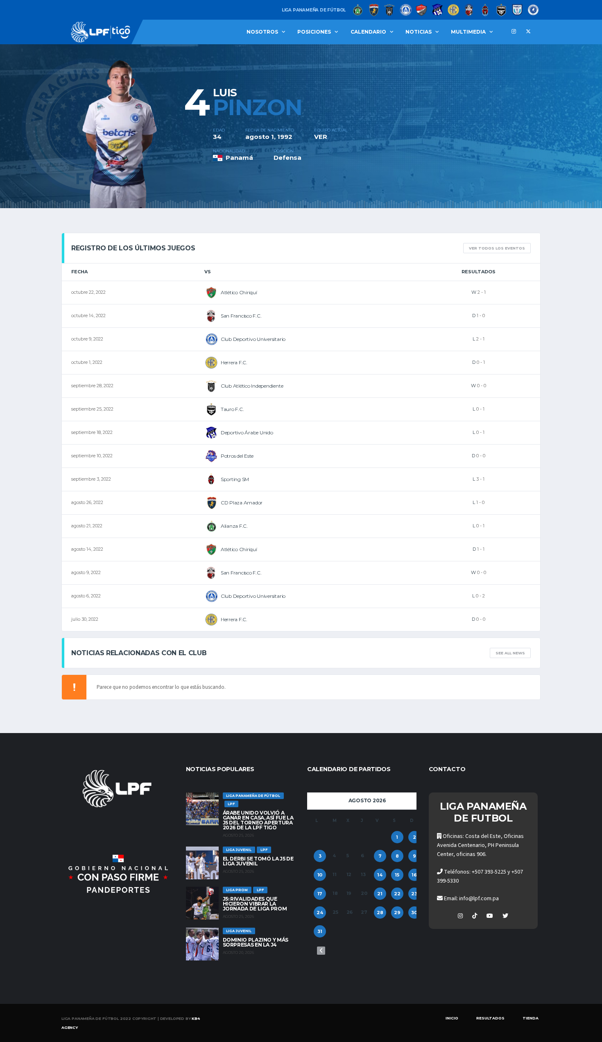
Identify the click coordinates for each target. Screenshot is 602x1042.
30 (414, 912)
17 (320, 894)
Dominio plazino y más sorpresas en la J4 (255, 942)
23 (414, 894)
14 (379, 875)
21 (379, 894)
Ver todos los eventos (497, 248)
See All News (510, 653)
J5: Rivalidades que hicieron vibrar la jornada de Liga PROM (255, 904)
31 (319, 931)
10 (320, 875)
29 (397, 912)
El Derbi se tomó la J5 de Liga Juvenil (258, 861)
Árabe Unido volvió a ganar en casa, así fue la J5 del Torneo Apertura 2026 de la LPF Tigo (258, 820)
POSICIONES (314, 32)
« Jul (321, 951)
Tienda (531, 1018)
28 (380, 912)
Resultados (490, 1018)
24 (320, 912)
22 (397, 894)
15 (397, 875)
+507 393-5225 (489, 872)
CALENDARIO (368, 32)
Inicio (452, 1018)
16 (414, 875)
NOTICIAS (418, 32)
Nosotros (262, 32)
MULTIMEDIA (468, 32)
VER (320, 137)
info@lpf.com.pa (479, 898)
